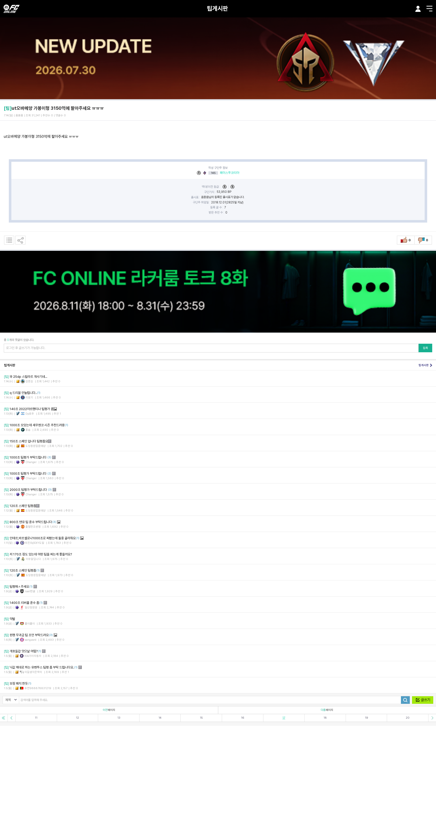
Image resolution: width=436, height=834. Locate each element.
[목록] (9, 240)
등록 (425, 348)
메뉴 (429, 8)
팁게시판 (217, 8)
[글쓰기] (422, 700)
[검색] (405, 700)
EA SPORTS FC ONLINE (12, 9)
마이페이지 (418, 9)
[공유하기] (20, 240)
